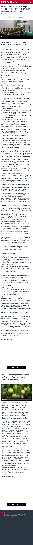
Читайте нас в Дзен (16, 367)
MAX (12, 339)
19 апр (2, 13)
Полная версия (16, 518)
